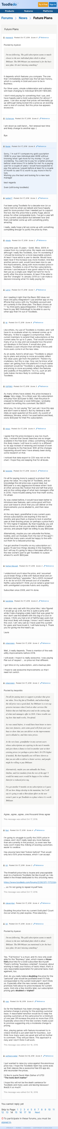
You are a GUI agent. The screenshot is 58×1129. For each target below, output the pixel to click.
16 (20, 1112)
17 (25, 1112)
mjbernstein (10, 643)
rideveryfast (10, 903)
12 (2, 1112)
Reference (45, 38)
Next (37, 1112)
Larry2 (7, 290)
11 (54, 1109)
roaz (7, 1001)
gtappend (9, 38)
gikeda (8, 240)
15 (16, 1112)
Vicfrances (9, 119)
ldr (6, 323)
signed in (6, 1122)
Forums (7, 18)
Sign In (53, 4)
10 (49, 1109)
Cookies (27, 1128)
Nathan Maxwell (11, 566)
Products (9, 11)
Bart (7, 830)
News (23, 18)
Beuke (7, 146)
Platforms (48, 11)
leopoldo (8, 471)
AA (6, 865)
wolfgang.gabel (11, 1056)
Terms (18, 1128)
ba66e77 (8, 198)
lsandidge (9, 601)
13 (7, 1112)
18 (29, 1112)
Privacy (9, 1128)
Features (28, 11)
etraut (7, 429)
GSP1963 (8, 386)
